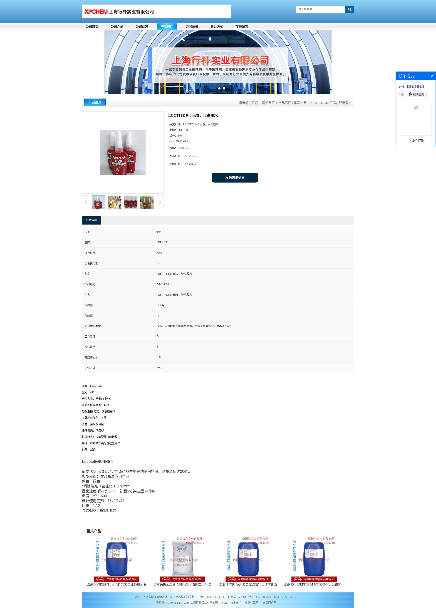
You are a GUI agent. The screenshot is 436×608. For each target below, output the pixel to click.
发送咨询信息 (235, 177)
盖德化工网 (251, 602)
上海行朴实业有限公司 (204, 602)
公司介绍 (117, 26)
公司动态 (142, 26)
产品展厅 (167, 26)
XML (224, 602)
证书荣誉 (192, 26)
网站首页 (268, 103)
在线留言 (241, 26)
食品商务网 (269, 602)
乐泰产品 (300, 103)
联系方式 (217, 26)
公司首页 (92, 26)
